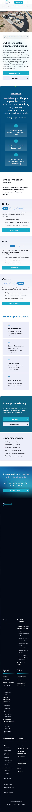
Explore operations (14, 303)
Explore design (14, 230)
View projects (14, 78)
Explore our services (14, 73)
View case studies (14, 424)
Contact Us (19, 2)
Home (4, 6)
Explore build (14, 267)
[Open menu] (28, 2)
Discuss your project (14, 490)
